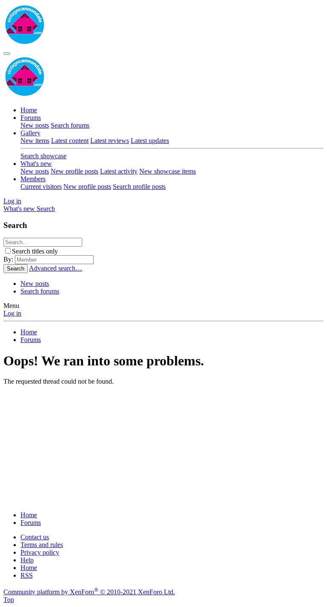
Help (27, 560)
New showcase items (167, 171)
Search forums (70, 125)
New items (34, 140)
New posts (34, 125)
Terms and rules (41, 544)
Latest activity (119, 171)
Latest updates (150, 140)
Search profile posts (139, 186)
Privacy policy (39, 552)
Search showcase (43, 156)
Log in (12, 313)
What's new (36, 163)
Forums (30, 117)
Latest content (70, 140)
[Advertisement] (163, 444)
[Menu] (6, 53)
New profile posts (74, 171)
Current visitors (41, 186)
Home (28, 110)
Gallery (30, 133)
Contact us (34, 537)
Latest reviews (109, 140)
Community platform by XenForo (89, 592)
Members (33, 178)
